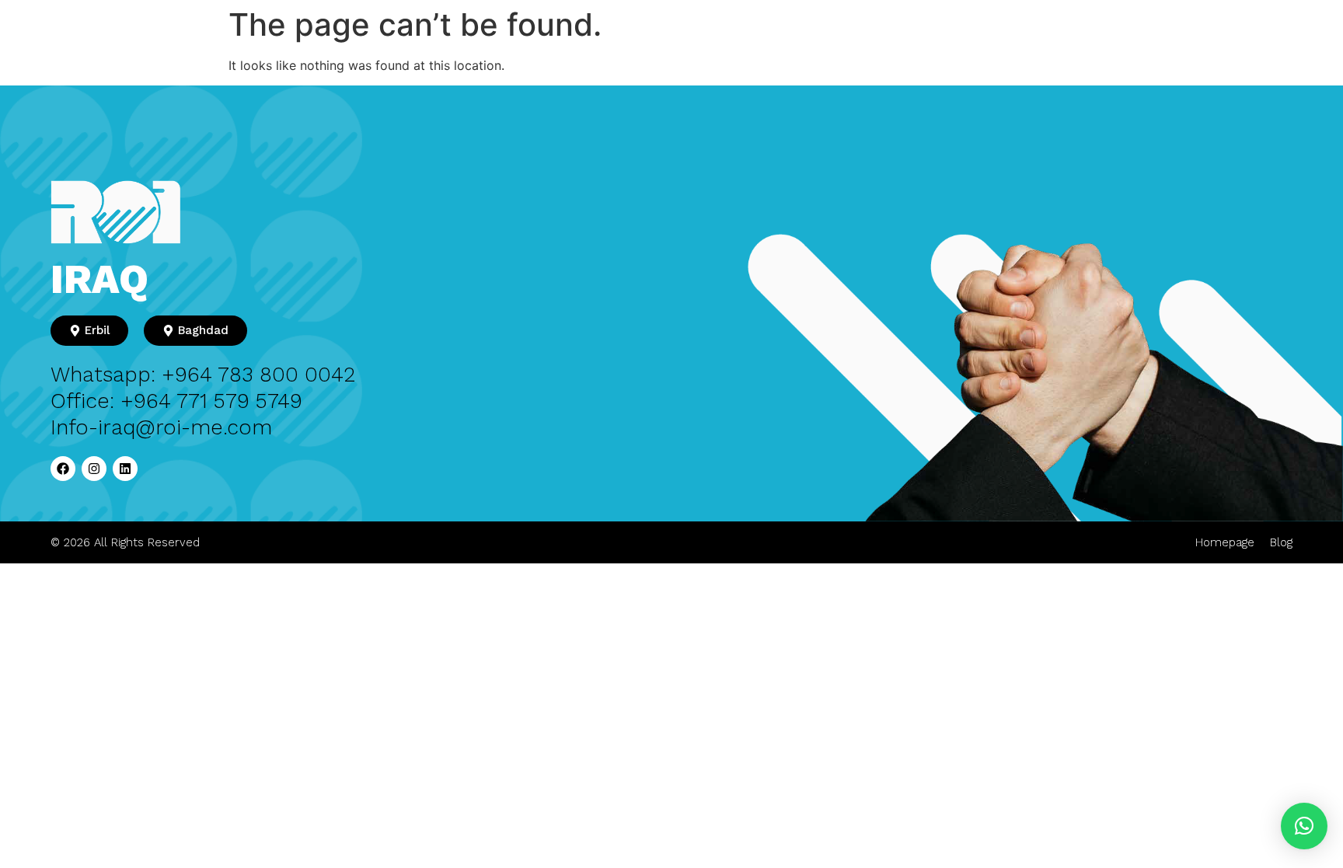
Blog (1281, 542)
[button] (1304, 826)
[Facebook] (63, 468)
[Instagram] (94, 468)
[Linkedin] (125, 468)
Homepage (1224, 542)
